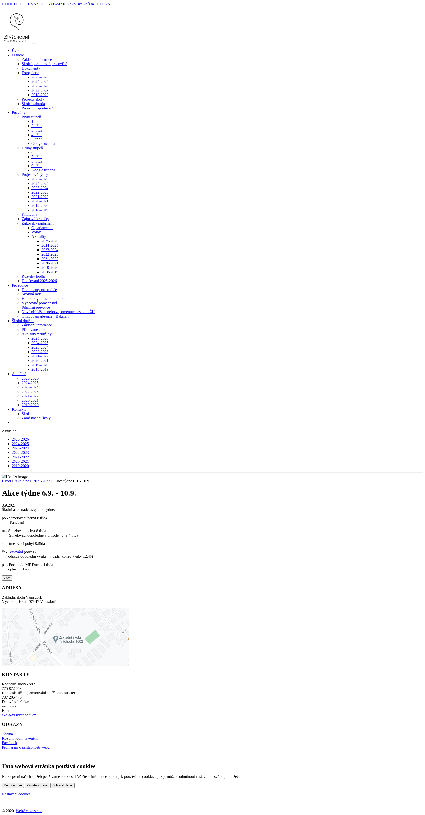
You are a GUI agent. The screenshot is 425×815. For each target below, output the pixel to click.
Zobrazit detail (62, 785)
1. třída (36, 121)
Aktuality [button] (38, 236)
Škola (26, 414)
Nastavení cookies (16, 794)
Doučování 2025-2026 (39, 281)
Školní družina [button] (23, 321)
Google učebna (43, 143)
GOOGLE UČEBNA (19, 4)
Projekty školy (33, 99)
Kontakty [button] (19, 409)
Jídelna (7, 734)
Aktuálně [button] (19, 374)
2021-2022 (39, 197)
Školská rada (32, 294)
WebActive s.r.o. (29, 811)
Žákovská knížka (80, 4)
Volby (36, 232)
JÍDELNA (102, 4)
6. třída (36, 152)
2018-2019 (39, 210)
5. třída (36, 139)
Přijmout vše (13, 785)
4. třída (36, 135)
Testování (15, 552)
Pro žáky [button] (19, 112)
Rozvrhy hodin (33, 276)
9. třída (36, 166)
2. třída (36, 126)
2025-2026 (39, 77)
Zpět (7, 578)
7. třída (36, 157)
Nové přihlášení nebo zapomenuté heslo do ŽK (58, 312)
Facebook (9, 743)
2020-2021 (39, 201)
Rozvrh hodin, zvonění (20, 738)
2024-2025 (39, 81)
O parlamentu (42, 228)
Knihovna (29, 214)
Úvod (16, 50)
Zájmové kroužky (35, 219)
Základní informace (37, 59)
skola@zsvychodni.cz (19, 715)
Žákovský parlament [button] (37, 223)
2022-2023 (39, 90)
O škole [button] (18, 55)
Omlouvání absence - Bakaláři (45, 316)
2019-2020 (39, 205)
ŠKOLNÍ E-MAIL (51, 4)
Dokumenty (31, 68)
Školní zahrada (33, 104)
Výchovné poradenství (39, 303)
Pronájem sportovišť (37, 108)
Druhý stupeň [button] (32, 148)
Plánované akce (34, 329)
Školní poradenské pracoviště (44, 64)
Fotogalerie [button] (30, 73)
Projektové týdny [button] (35, 174)
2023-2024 (39, 86)
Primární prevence (36, 307)
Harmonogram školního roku (44, 298)
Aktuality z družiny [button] (37, 334)
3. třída (36, 130)
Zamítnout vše (37, 785)
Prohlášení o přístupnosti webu (26, 747)
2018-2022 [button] (39, 95)
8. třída (36, 161)
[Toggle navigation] (34, 43)
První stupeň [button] (31, 117)
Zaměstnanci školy (36, 418)
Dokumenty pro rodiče (39, 290)
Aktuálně (22, 481)
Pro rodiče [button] (20, 285)
